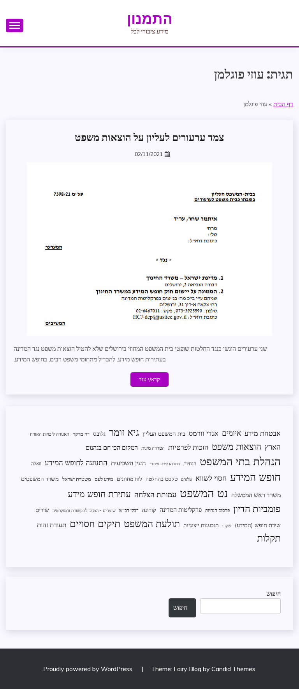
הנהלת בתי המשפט (240, 461)
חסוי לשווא (211, 478)
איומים (231, 433)
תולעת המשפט (152, 523)
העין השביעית (128, 463)
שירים (42, 510)
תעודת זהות (51, 525)
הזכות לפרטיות (188, 447)
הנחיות (189, 463)
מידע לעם (104, 479)
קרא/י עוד (149, 379)
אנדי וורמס (203, 433)
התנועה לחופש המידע (76, 462)
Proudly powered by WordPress (88, 669)
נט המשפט (204, 493)
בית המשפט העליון (163, 433)
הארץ (273, 447)
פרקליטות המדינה (181, 509)
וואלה (36, 463)
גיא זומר (124, 432)
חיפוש (273, 594)
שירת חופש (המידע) (258, 525)
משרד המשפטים (40, 478)
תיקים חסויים (95, 523)
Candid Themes (233, 669)
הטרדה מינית (153, 448)
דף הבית (283, 104)
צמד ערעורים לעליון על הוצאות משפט (149, 137)
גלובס (99, 433)
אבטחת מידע (262, 433)
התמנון (149, 19)
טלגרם (186, 479)
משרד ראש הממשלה (256, 495)
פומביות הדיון (257, 508)
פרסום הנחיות (217, 510)
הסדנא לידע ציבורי (165, 463)
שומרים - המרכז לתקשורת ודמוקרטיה (84, 510)
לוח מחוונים (129, 478)
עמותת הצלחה (155, 494)
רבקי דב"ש (129, 510)
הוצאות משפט (236, 446)
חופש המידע (255, 477)
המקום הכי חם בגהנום (112, 447)
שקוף (226, 525)
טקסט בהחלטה (162, 478)
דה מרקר (81, 434)
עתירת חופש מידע (99, 494)
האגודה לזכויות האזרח (49, 434)
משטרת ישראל (76, 479)
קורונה (149, 510)
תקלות (269, 538)
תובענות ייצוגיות (201, 525)
